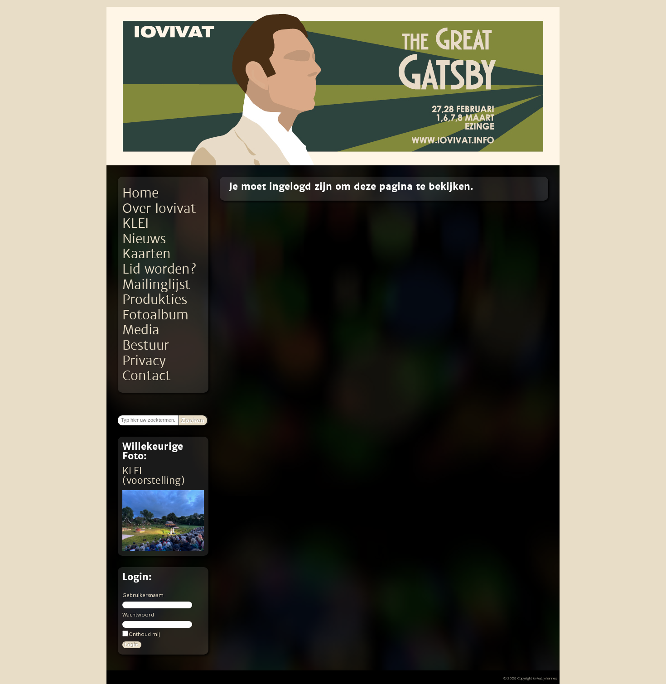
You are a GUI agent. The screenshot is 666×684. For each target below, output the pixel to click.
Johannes (550, 677)
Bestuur (145, 345)
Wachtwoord (138, 614)
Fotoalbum (155, 315)
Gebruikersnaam (143, 595)
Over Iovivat (159, 209)
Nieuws (144, 239)
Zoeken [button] (192, 420)
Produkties (154, 300)
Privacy (144, 361)
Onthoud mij (144, 634)
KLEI (135, 223)
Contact (146, 376)
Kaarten (146, 254)
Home (140, 193)
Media (140, 330)
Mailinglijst (156, 285)
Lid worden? (159, 269)
